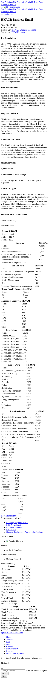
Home (8, 637)
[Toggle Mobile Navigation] (2, 7)
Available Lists (32, 2)
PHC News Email (13, 525)
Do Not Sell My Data (15, 653)
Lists (8, 642)
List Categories (19, 2)
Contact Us (8, 14)
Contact (9, 646)
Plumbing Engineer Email (17, 522)
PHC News (11, 530)
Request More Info (9, 516)
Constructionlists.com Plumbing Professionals (25, 532)
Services (9, 639)
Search (4, 673)
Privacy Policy (12, 649)
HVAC (14, 32)
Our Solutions (7, 2)
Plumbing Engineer (14, 527)
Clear (4, 676)
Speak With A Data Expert (12, 632)
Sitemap (9, 651)
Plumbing (21, 32)
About (8, 644)
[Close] (2, 668)
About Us (12, 4)
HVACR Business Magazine (24, 30)
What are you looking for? (36, 671)
